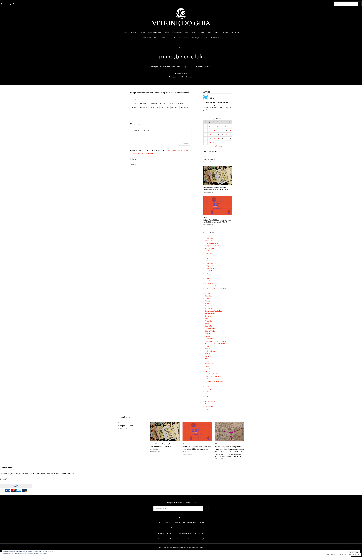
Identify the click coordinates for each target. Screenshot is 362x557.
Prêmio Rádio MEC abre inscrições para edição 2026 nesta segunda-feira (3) (217, 221)
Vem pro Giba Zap (209, 159)
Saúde (207, 396)
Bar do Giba (209, 251)
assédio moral (209, 248)
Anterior (133, 165)
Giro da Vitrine (210, 331)
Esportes (208, 316)
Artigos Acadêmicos (211, 243)
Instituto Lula (209, 338)
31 (214, 143)
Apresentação (209, 241)
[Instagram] (7, 4)
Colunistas (208, 258)
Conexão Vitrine (210, 271)
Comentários (209, 261)
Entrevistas (209, 308)
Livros (207, 346)
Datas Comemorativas (212, 281)
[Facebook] (1, 4)
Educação (208, 301)
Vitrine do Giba (181, 23)
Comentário (184, 143)
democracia (209, 283)
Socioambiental (210, 399)
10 (214, 130)
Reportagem (209, 389)
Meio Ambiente (210, 351)
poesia (220, 187)
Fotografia (208, 321)
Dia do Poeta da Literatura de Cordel (215, 189)
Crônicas (208, 273)
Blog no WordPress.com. (165, 547)
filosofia (207, 318)
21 (230, 134)
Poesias (224, 187)
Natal (207, 359)
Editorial (208, 298)
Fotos (207, 323)
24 (214, 138)
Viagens (207, 409)
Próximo (133, 159)
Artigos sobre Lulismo (212, 246)
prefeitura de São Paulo (213, 376)
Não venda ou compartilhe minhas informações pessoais (188, 547)
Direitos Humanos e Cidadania (215, 288)
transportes (209, 406)
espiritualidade (210, 313)
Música (205, 217)
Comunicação (209, 268)
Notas (181, 48)
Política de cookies (43, 553)
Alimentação (209, 238)
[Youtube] (14, 4)
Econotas (208, 293)
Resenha (208, 391)
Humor (207, 336)
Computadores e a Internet (214, 266)
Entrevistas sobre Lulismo (213, 311)
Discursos (208, 291)
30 (210, 143)
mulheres (208, 356)
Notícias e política (211, 364)
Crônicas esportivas (211, 276)
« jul (215, 146)
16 (210, 134)
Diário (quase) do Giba (212, 286)
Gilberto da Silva (181, 74)
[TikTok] (11, 4)
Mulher (207, 354)
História (208, 334)
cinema (207, 256)
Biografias (208, 253)
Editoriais (208, 296)
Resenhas (208, 394)
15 (205, 134)
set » (220, 146)
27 (226, 138)
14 (230, 130)
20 (226, 134)
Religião (207, 386)
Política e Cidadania (211, 374)
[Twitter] (4, 4)
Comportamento (210, 263)
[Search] (360, 4)
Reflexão (208, 379)
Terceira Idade (210, 401)
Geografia (208, 326)
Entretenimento (210, 306)
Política (207, 371)
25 (218, 138)
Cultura (205, 187)
